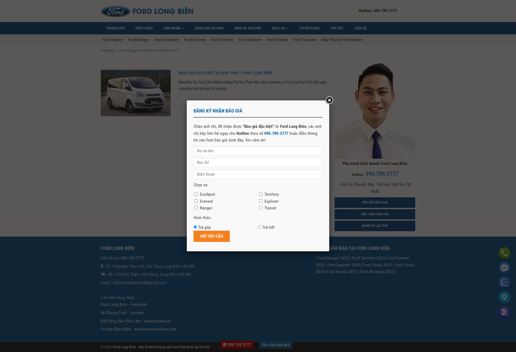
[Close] (329, 100)
